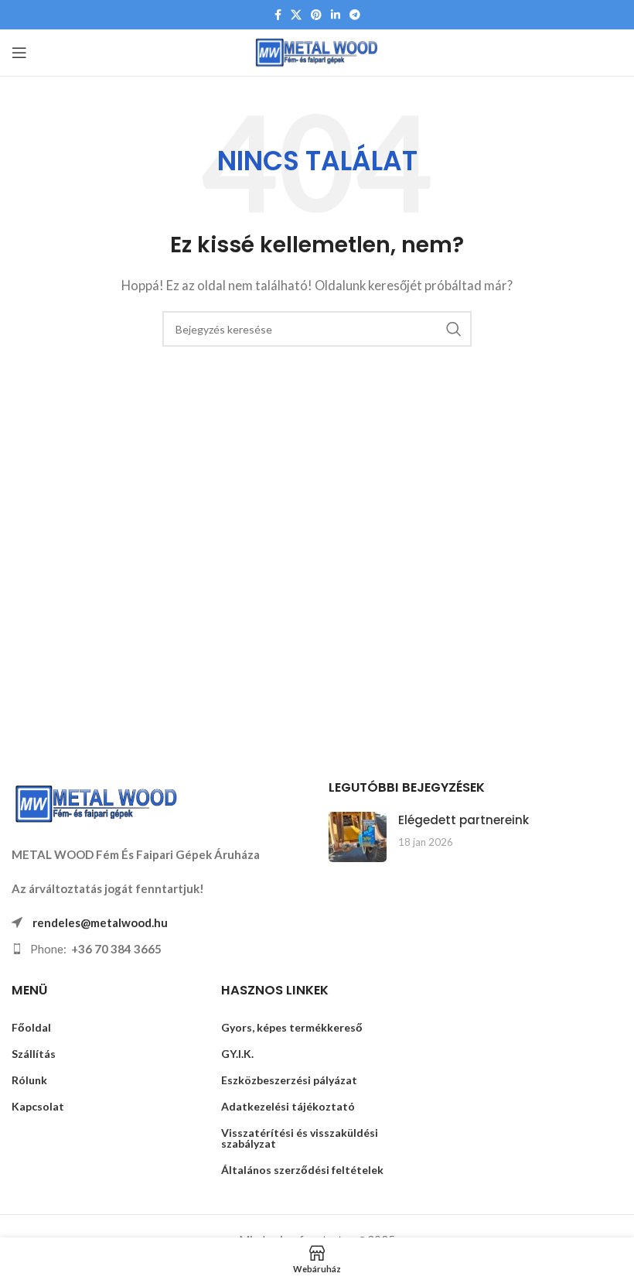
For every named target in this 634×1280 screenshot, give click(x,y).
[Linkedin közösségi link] (335, 15)
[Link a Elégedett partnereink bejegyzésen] (358, 837)
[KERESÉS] (454, 329)
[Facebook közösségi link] (278, 15)
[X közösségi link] (296, 15)
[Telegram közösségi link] (355, 15)
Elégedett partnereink (463, 820)
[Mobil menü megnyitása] (19, 52)
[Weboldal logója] (317, 51)
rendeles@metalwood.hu (100, 922)
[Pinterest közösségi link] (316, 15)
